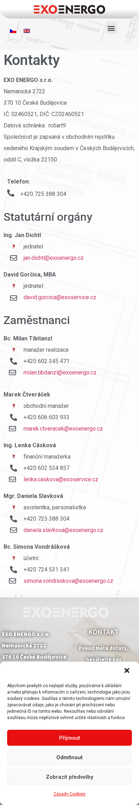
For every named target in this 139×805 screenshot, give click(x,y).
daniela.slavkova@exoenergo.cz (63, 530)
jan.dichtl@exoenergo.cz (54, 257)
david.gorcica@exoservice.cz (60, 297)
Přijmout (69, 738)
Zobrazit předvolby (69, 777)
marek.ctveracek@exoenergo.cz (63, 428)
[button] (127, 671)
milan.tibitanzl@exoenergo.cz (60, 372)
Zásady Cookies (69, 794)
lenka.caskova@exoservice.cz (61, 479)
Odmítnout (69, 757)
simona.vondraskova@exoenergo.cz (68, 580)
